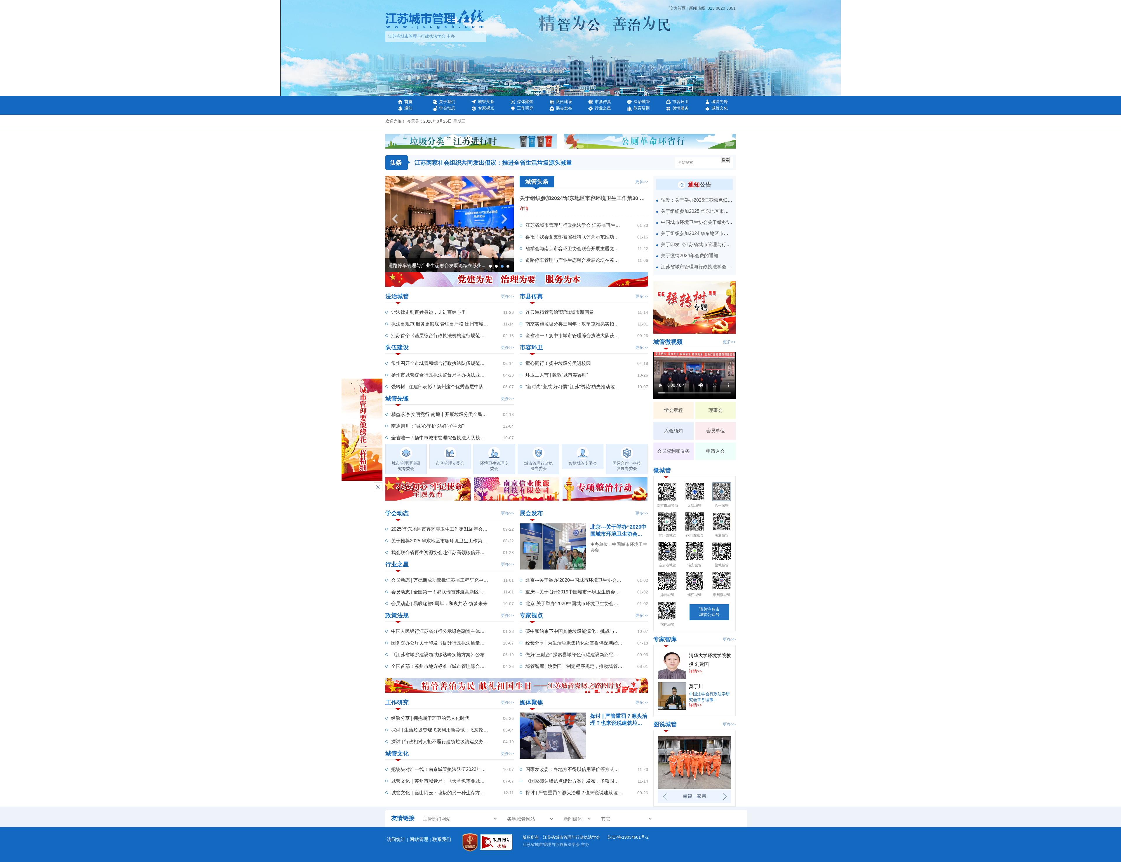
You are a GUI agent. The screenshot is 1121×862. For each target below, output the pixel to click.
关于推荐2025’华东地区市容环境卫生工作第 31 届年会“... (450, 540)
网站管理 (419, 839)
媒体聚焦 (525, 101)
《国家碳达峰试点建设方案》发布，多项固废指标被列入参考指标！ (595, 781)
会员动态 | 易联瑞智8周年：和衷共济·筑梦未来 (439, 603)
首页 (408, 101)
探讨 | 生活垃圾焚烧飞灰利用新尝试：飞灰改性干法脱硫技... (453, 729)
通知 (408, 108)
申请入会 (715, 451)
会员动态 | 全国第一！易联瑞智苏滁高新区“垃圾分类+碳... (450, 591)
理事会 (716, 410)
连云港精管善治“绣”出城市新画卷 (559, 312)
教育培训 (641, 108)
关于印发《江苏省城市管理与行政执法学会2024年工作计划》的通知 (731, 244)
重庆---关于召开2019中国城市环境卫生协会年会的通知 (581, 591)
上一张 (664, 796)
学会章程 (673, 410)
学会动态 (447, 108)
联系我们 (441, 839)
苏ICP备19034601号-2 (628, 837)
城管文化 (719, 108)
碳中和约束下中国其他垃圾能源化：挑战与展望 (574, 631)
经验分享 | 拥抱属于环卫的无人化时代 (430, 718)
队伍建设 (564, 101)
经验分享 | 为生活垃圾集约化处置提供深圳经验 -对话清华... (586, 642)
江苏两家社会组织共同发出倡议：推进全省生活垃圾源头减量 (493, 162)
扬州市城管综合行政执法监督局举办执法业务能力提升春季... (453, 374)
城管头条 (486, 101)
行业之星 (603, 108)
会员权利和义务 (673, 451)
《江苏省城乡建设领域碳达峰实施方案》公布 (438, 654)
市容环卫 (680, 101)
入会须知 (673, 430)
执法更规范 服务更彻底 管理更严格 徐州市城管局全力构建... (453, 323)
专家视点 (486, 108)
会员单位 (715, 430)
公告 (699, 184)
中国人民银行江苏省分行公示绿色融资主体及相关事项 (447, 631)
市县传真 (603, 101)
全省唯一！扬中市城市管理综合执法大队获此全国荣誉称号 (452, 437)
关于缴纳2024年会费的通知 (689, 255)
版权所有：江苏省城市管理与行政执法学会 (562, 837)
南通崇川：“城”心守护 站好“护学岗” (427, 426)
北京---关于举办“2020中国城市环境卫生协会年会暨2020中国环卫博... (596, 580)
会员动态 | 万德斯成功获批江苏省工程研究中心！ (442, 580)
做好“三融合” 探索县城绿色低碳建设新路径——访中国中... (585, 654)
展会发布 (564, 108)
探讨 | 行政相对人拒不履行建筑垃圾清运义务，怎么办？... (450, 741)
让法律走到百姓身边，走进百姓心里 (428, 312)
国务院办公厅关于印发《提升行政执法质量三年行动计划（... (453, 642)
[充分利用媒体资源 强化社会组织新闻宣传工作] (449, 270)
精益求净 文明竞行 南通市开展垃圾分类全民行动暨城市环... (452, 414)
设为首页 (677, 8)
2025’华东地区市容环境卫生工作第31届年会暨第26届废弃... (453, 529)
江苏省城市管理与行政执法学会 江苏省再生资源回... (579, 225)
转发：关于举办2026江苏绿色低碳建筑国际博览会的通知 (720, 200)
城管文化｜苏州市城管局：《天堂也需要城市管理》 (445, 781)
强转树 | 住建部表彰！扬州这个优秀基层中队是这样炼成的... (453, 386)
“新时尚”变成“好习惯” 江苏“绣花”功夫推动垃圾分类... (578, 386)
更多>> (641, 181)
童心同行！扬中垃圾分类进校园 (558, 363)
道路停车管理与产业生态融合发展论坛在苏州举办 (576, 260)
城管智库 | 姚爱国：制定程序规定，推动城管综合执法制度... (587, 666)
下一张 (724, 796)
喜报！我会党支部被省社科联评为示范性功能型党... (578, 236)
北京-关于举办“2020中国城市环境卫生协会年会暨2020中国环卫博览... (597, 603)
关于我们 (447, 101)
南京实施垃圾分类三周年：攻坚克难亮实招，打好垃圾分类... (587, 323)
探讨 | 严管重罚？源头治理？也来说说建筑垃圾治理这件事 (585, 792)
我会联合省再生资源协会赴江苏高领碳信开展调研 (442, 552)
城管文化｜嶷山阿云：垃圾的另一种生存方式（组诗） (447, 792)
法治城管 (641, 101)
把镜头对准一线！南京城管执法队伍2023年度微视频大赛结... (454, 769)
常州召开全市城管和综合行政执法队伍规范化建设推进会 (449, 363)
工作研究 (525, 108)
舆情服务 (680, 108)
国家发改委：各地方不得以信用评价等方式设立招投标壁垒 (586, 769)
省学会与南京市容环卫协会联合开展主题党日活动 (576, 248)
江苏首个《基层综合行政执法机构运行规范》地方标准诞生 (452, 335)
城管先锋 (719, 101)
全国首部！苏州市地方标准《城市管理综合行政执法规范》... (453, 666)
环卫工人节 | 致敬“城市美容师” (556, 374)
